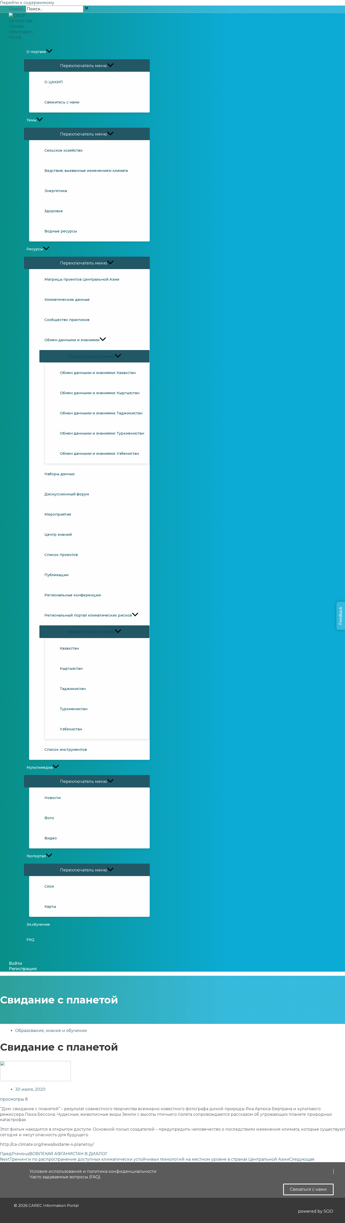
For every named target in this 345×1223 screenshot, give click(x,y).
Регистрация (23, 968)
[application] (49, 52)
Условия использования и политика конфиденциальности (93, 1171)
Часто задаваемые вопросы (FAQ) (65, 1177)
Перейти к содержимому (27, 2)
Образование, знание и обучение (51, 1030)
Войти (15, 963)
